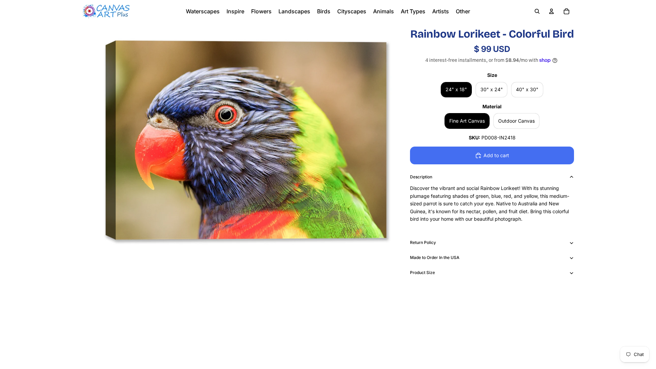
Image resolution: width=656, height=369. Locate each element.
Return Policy (423, 242)
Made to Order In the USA (435, 257)
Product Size (422, 272)
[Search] (537, 11)
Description (421, 176)
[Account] (551, 11)
